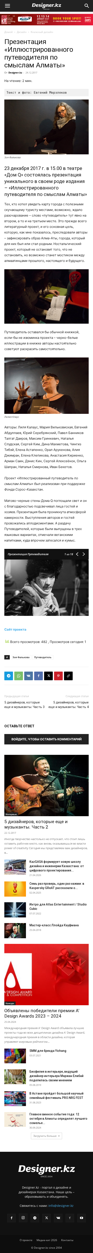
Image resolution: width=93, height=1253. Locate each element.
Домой (8, 32)
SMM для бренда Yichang (47, 1050)
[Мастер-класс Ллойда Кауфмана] (15, 930)
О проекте (26, 1240)
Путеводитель (42, 657)
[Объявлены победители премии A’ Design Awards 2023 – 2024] (46, 974)
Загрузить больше (45, 1136)
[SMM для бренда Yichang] (15, 1056)
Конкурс (10, 1003)
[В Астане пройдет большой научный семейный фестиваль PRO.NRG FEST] (15, 1098)
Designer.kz (15, 72)
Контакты (67, 1240)
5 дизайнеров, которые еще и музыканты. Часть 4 (68, 704)
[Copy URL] (68, 676)
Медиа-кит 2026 (47, 1240)
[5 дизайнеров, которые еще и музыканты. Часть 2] (46, 785)
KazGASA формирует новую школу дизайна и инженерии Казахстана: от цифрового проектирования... (56, 866)
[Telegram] (8, 676)
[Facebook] (38, 676)
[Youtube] (81, 1218)
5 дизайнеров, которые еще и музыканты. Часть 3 (24, 704)
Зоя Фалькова (21, 657)
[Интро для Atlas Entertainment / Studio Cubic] (15, 909)
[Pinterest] (58, 676)
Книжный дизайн (42, 32)
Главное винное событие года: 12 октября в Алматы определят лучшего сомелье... (58, 1119)
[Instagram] (23, 1218)
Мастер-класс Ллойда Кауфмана (54, 925)
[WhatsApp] (18, 676)
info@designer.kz (61, 1206)
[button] (7, 6)
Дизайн (22, 32)
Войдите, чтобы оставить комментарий (46, 739)
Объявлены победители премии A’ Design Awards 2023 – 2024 (41, 1013)
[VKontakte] (58, 1218)
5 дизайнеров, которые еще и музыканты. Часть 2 (36, 824)
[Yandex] (70, 1218)
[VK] (28, 676)
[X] (48, 676)
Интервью (11, 814)
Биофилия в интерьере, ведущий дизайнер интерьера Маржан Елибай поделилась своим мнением (56, 1076)
